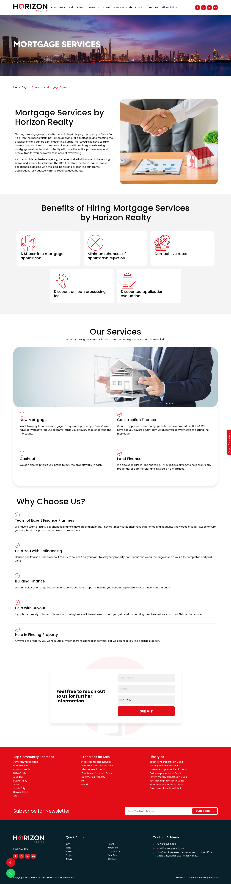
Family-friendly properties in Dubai (168, 777)
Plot (83, 780)
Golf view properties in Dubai (165, 773)
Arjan (16, 784)
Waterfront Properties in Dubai (166, 784)
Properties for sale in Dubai (96, 761)
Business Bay (20, 780)
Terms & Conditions (187, 877)
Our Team (113, 855)
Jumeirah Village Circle (25, 761)
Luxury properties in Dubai (164, 765)
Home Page (20, 87)
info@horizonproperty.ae (170, 848)
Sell (71, 7)
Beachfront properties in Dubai (166, 761)
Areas (106, 7)
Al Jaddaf (18, 777)
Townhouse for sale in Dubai (96, 773)
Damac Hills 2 (20, 792)
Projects (94, 7)
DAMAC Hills (19, 773)
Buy (53, 7)
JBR (15, 795)
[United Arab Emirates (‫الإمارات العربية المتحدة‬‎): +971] (121, 700)
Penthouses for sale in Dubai (165, 788)
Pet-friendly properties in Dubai (167, 780)
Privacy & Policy (209, 877)
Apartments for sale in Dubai (97, 765)
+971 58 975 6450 (166, 843)
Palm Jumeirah (21, 769)
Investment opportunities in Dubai (168, 769)
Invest (81, 7)
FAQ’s (111, 843)
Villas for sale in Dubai (93, 769)
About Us (134, 7)
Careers (112, 859)
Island (84, 784)
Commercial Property (93, 777)
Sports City (19, 788)
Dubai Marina (20, 765)
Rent (62, 7)
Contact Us (151, 7)
